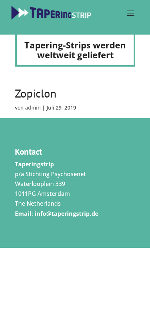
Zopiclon (35, 93)
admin (33, 107)
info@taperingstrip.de (66, 214)
